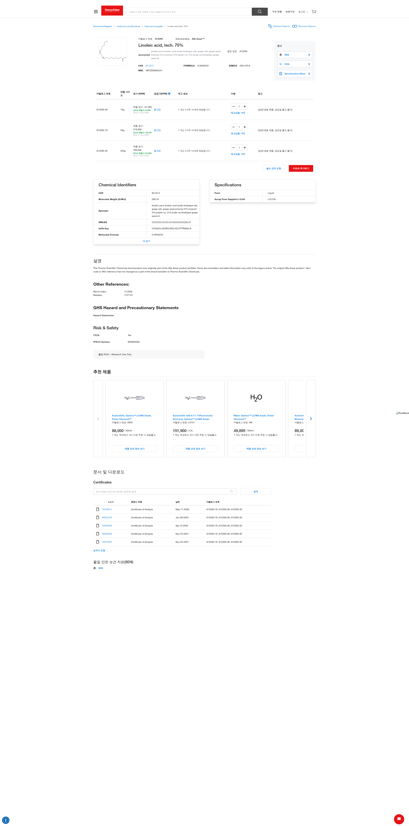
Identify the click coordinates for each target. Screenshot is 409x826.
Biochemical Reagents (102, 26)
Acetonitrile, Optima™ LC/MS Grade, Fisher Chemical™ (132, 417)
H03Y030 (107, 541)
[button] (5, 820)
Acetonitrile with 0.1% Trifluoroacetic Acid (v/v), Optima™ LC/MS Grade (193, 417)
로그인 (157, 109)
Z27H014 (107, 509)
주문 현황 (277, 11)
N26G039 (107, 533)
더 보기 (146, 241)
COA (287, 64)
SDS (287, 55)
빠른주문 (290, 11)
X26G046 (107, 525)
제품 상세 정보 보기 (135, 448)
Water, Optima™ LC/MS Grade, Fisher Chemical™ (254, 417)
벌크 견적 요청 (273, 168)
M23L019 (107, 517)
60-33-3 (150, 65)
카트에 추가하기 (301, 168)
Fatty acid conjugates (154, 26)
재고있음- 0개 (238, 112)
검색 (256, 491)
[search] (189, 12)
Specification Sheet (295, 73)
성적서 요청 (99, 550)
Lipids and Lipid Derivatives (128, 26)
